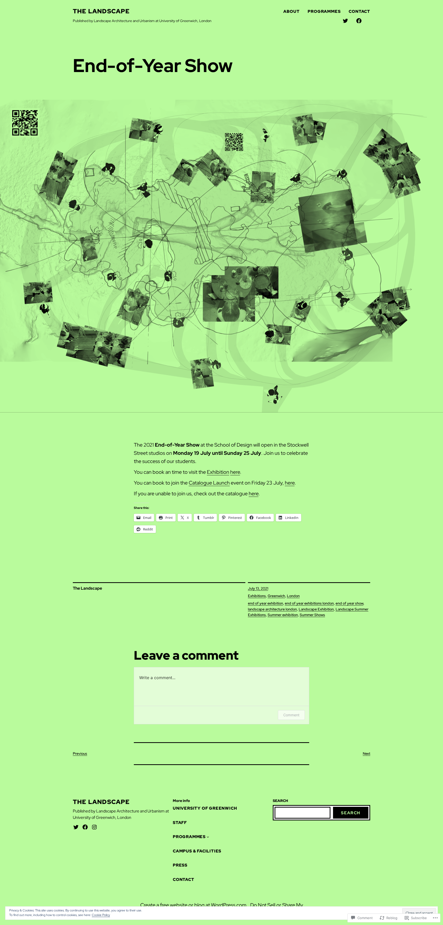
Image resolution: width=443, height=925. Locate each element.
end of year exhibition (265, 603)
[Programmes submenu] (208, 837)
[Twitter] (76, 827)
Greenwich (276, 596)
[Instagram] (94, 827)
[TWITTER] (345, 21)
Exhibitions (257, 596)
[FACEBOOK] (359, 21)
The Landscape (101, 11)
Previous (80, 753)
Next (366, 753)
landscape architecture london (272, 609)
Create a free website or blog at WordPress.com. (194, 905)
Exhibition (218, 472)
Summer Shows (312, 614)
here (235, 472)
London (293, 596)
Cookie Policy (101, 915)
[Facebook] (85, 827)
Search (350, 813)
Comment (291, 715)
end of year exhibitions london (309, 603)
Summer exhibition (283, 614)
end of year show (349, 603)
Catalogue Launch (209, 482)
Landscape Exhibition (316, 609)
